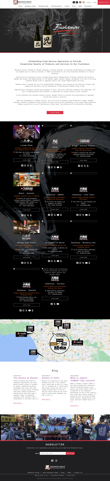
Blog (62, 472)
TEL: (26, 155)
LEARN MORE (55, 112)
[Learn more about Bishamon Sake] (55, 30)
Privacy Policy (71, 475)
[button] (57, 6)
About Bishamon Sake (50, 472)
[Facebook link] (81, 2)
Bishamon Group (33, 472)
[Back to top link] (106, 477)
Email (37, 453)
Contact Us (78, 472)
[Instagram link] (84, 2)
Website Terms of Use (41, 475)
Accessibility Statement (57, 475)
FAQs (69, 472)
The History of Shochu (25, 378)
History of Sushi (50, 378)
